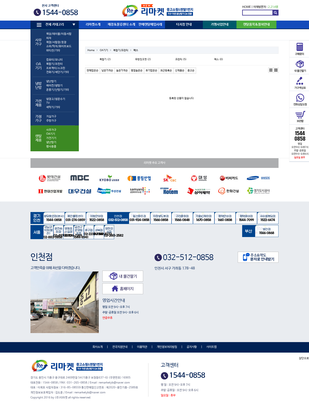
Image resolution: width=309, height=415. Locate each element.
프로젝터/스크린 (55, 68)
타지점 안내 (184, 24)
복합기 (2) (105, 59)
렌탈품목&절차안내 (256, 24)
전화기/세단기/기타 (57, 72)
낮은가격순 (107, 70)
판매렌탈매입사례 (150, 24)
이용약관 (142, 347)
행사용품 (51, 146)
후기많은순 (151, 70)
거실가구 (51, 116)
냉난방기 (51, 81)
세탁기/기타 (53, 107)
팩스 (135, 50)
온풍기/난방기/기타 (57, 89)
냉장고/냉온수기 (55, 99)
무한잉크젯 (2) (143, 59)
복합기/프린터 (54, 64)
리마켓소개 (93, 24)
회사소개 (97, 347)
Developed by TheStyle (191, 395)
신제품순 (179, 70)
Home (91, 50)
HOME (246, 7)
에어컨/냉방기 (54, 85)
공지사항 (192, 347)
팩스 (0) (218, 59)
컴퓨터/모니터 (54, 59)
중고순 (191, 70)
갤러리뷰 (276, 70)
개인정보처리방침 (167, 347)
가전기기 (51, 138)
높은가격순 (122, 70)
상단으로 (304, 358)
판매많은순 (92, 70)
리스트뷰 (270, 70)
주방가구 (51, 120)
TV (48, 103)
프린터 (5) (180, 59)
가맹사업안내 (219, 24)
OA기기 (50, 134)
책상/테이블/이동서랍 (58, 34)
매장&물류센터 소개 (121, 24)
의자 (48, 38)
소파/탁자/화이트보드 (58, 46)
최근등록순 (166, 70)
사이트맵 (211, 347)
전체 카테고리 (54, 24)
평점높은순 (137, 70)
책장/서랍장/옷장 (56, 42)
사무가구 (51, 130)
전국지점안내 (119, 347)
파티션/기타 (53, 50)
